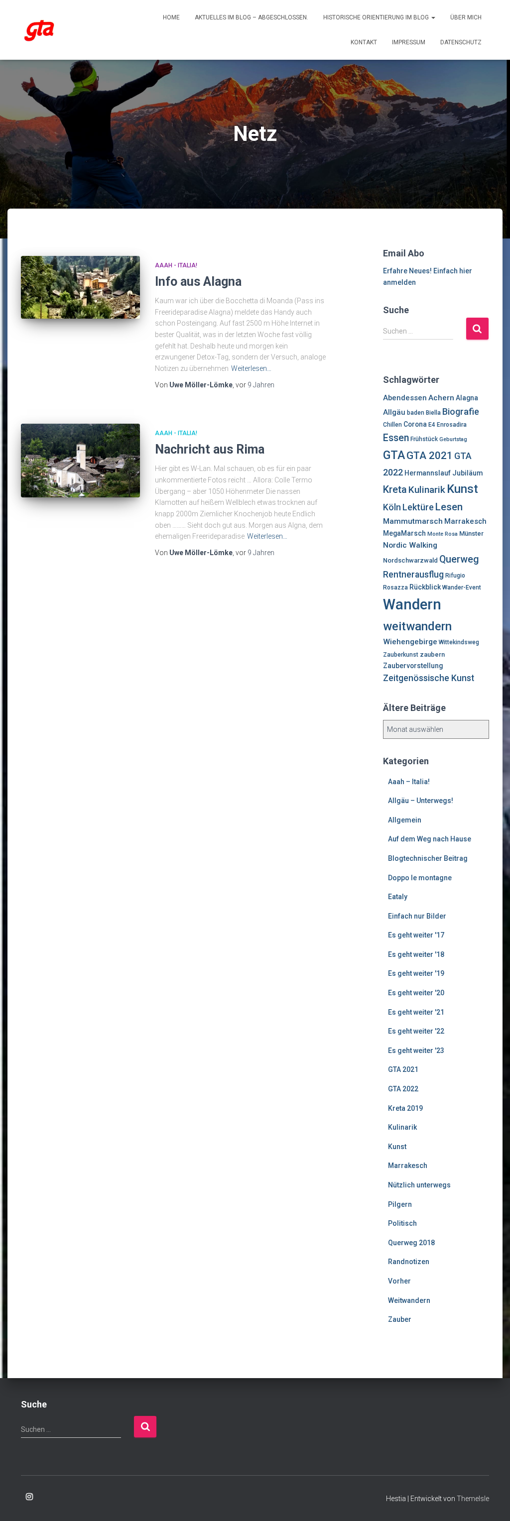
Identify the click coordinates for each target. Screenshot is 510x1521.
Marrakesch (465, 521)
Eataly (397, 897)
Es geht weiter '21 (416, 1012)
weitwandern (417, 626)
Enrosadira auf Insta (29, 1497)
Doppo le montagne (420, 878)
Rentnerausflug (413, 575)
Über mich (466, 17)
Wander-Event (461, 587)
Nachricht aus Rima (209, 449)
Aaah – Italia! (409, 782)
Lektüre (418, 507)
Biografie (460, 411)
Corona (415, 424)
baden (415, 412)
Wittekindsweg (459, 642)
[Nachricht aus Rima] (80, 460)
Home (171, 17)
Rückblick (425, 587)
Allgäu (394, 412)
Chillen (392, 424)
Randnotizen (408, 1262)
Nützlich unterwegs (419, 1185)
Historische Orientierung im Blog (376, 17)
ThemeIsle (473, 1499)
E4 (431, 424)
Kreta (395, 489)
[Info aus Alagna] (80, 287)
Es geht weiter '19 (416, 973)
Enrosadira (452, 424)
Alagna (467, 398)
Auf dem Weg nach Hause (429, 839)
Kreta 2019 (405, 1108)
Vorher (399, 1281)
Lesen (449, 507)
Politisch (402, 1223)
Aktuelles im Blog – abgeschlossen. (251, 17)
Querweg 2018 (411, 1243)
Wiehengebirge (410, 641)
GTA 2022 (403, 1089)
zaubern (432, 654)
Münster (471, 533)
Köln (392, 507)
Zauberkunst (400, 654)
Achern (441, 397)
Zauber (399, 1319)
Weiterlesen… (251, 368)
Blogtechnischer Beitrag (428, 858)
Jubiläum (467, 473)
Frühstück (424, 439)
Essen (396, 438)
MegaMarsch (404, 533)
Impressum (408, 42)
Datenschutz (461, 42)
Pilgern (400, 1204)
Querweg (459, 559)
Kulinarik (426, 489)
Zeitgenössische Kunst (428, 678)
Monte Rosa (442, 534)
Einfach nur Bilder (417, 916)
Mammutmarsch (413, 521)
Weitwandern (409, 1300)
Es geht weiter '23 (416, 1050)
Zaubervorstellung (413, 666)
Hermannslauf (427, 473)
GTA (394, 455)
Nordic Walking (410, 545)
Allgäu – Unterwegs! (420, 801)
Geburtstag (453, 439)
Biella (433, 412)
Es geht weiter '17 (416, 935)
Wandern (412, 604)
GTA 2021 (429, 456)
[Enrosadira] (39, 29)
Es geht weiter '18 (416, 954)
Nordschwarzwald (410, 560)
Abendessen (405, 397)
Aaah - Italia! (176, 265)
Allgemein (404, 820)
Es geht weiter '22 (416, 1031)
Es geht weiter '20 (416, 993)
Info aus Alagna (198, 281)
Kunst (462, 489)
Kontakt (364, 42)
